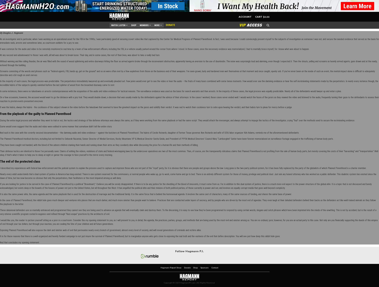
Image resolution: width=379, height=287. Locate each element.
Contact (214, 268)
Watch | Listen (118, 25)
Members (144, 25)
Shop (133, 25)
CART (258, 17)
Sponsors (204, 268)
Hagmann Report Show (171, 268)
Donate (187, 268)
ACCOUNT (245, 17)
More (157, 25)
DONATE (170, 25)
